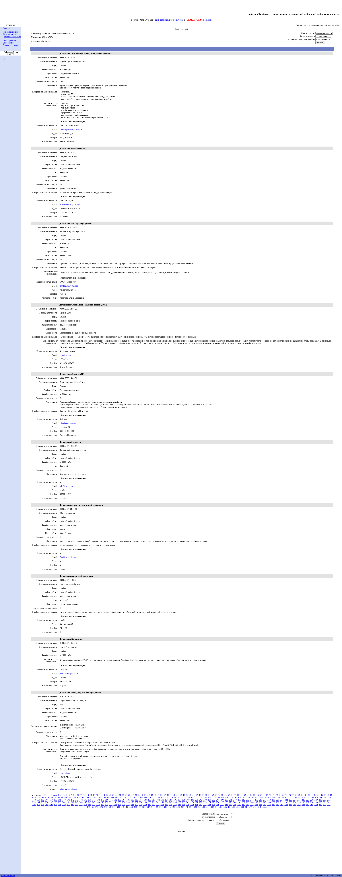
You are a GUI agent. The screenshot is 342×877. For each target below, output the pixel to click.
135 (213, 797)
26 (129, 795)
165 (42, 800)
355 (256, 804)
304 (38, 804)
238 (55, 802)
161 (325, 797)
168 (55, 800)
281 (239, 802)
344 (209, 804)
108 (100, 797)
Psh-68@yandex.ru (68, 557)
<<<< (44, 795)
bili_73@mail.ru (66, 486)
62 (245, 795)
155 (299, 797)
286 (260, 802)
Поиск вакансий (10, 32)
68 (264, 795)
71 (274, 795)
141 (239, 797)
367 (307, 804)
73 (280, 795)
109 (104, 797)
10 (78, 795)
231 (324, 800)
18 (104, 795)
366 (303, 804)
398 (195, 807)
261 (153, 802)
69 (267, 795)
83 (312, 795)
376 (101, 807)
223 (290, 800)
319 (102, 804)
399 (199, 807)
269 (187, 802)
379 (114, 807)
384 (135, 807)
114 (124, 797)
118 (141, 797)
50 (206, 795)
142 (243, 797)
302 (329, 802)
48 (200, 795)
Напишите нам (8, 875)
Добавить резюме (11, 45)
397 (191, 807)
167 (51, 800)
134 (209, 797)
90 (33, 797)
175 (85, 800)
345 (213, 804)
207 (222, 800)
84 (315, 795)
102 (74, 797)
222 (286, 800)
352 (243, 804)
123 (162, 797)
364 (294, 804)
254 (123, 802)
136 (218, 797)
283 (247, 802)
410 (246, 807)
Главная (6, 28)
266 (175, 802)
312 (72, 804)
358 (269, 804)
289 (273, 802)
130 (192, 797)
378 (109, 807)
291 (281, 802)
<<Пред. (53, 795)
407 (233, 807)
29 (139, 795)
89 (331, 795)
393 (173, 807)
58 (232, 795)
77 (293, 795)
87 (325, 795)
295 (299, 802)
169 (59, 800)
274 (209, 802)
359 (273, 804)
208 (226, 800)
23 (120, 795)
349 (230, 804)
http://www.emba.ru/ (68, 789)
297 (307, 802)
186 (132, 800)
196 (175, 800)
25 (126, 795)
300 (320, 802)
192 (158, 800)
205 (213, 800)
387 (148, 807)
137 (222, 797)
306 (46, 804)
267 (179, 802)
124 (166, 797)
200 (192, 800)
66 (257, 795)
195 (170, 800)
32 (148, 795)
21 (113, 795)
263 (162, 802)
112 (116, 797)
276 (217, 802)
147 (265, 797)
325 (128, 804)
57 (229, 795)
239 (59, 802)
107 (95, 797)
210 (235, 800)
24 (123, 795)
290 (277, 802)
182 (115, 800)
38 (168, 795)
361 (281, 804)
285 (256, 802)
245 (85, 802)
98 (59, 797)
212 (243, 800)
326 (132, 804)
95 (49, 797)
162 (329, 797)
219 (273, 800)
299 (316, 802)
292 (286, 802)
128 (184, 797)
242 (72, 802)
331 (153, 804)
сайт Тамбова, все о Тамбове (169, 20)
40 (174, 795)
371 (324, 804)
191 (153, 800)
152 (286, 797)
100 (65, 797)
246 (89, 802)
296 (303, 802)
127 (179, 797)
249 (102, 802)
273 (205, 802)
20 (110, 795)
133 (205, 797)
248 (98, 802)
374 (92, 807)
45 (190, 795)
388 (152, 807)
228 (311, 800)
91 (36, 797)
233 (34, 802)
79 (299, 795)
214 (252, 800)
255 (128, 802)
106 (91, 797)
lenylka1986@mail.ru (69, 286)
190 (149, 800)
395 (182, 807)
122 (158, 797)
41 (177, 795)
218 (269, 800)
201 (196, 800)
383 (131, 807)
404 (220, 807)
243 (76, 802)
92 (39, 797)
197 (179, 800)
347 (222, 804)
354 (252, 804)
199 (188, 800)
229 (316, 800)
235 (42, 802)
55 (222, 795)
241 (68, 802)
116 (133, 797)
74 (283, 795)
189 (145, 800)
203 (205, 800)
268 (183, 802)
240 (63, 802)
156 (303, 797)
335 (170, 804)
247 (93, 802)
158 (312, 797)
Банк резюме (8, 43)
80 (302, 795)
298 (311, 802)
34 (155, 795)
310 (64, 804)
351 (239, 804)
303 (34, 804)
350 (234, 804)
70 (270, 795)
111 (112, 797)
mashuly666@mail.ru (69, 673)
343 (205, 804)
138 (226, 797)
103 (78, 797)
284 (252, 802)
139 (231, 797)
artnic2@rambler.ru (68, 423)
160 (320, 797)
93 (43, 797)
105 (87, 797)
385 (139, 807)
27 (132, 795)
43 (184, 795)
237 (51, 802)
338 (183, 804)
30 (142, 795)
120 (149, 797)
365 (299, 804)
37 (165, 795)
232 (329, 800)
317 (93, 804)
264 (166, 802)
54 (219, 795)
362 (286, 804)
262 (158, 802)
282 (243, 802)
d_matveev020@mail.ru (70, 204)
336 (175, 804)
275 (213, 802)
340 (192, 804)
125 (171, 797)
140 (235, 797)
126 (175, 797)
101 (70, 797)
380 (118, 807)
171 (68, 800)
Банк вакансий (9, 34)
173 (76, 800)
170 (64, 800)
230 (320, 800)
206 (217, 800)
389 (156, 807)
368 (311, 804)
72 (277, 795)
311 (68, 804)
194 (166, 800)
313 (76, 804)
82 (309, 795)
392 (169, 807)
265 (170, 802)
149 (273, 797)
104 (82, 797)
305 (42, 804)
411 (250, 807)
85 (318, 795)
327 (136, 804)
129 (188, 797)
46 (193, 795)
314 (81, 804)
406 (229, 807)
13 (88, 795)
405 (225, 807)
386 (143, 807)
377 (105, 807)
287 (264, 802)
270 (192, 802)
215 (256, 800)
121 (154, 797)
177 (94, 800)
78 (296, 795)
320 (106, 804)
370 (320, 804)
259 (145, 802)
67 (261, 795)
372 (329, 804)
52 (213, 795)
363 (290, 804)
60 (238, 795)
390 (161, 807)
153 (290, 797)
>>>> (273, 807)
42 (181, 795)
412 (254, 807)
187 (136, 800)
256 (132, 802)
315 (85, 804)
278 (226, 802)
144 (252, 797)
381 (122, 807)
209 (230, 800)
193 (162, 800)
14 (91, 795)
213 (247, 800)
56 (225, 795)
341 (196, 804)
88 (328, 795)
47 (197, 795)
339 (187, 804)
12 (84, 795)
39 (171, 795)
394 (178, 807)
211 (239, 800)
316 (89, 804)
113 (120, 797)
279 (230, 802)
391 (165, 807)
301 (324, 802)
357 (264, 804)
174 (81, 800)
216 (260, 800)
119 (145, 797)
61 (241, 795)
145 (256, 797)
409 (242, 807)
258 (140, 802)
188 (141, 800)
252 (115, 802)
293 (290, 802)
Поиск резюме (9, 40)
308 (55, 804)
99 (62, 797)
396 (186, 807)
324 (123, 804)
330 (149, 804)
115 (129, 797)
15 (94, 795)
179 (102, 800)
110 (108, 797)
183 (119, 800)
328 (140, 804)
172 (72, 800)
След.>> (265, 807)
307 (51, 804)
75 (286, 795)
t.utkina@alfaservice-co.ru (71, 129)
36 (161, 795)
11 (81, 795)
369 (316, 804)
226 (303, 800)
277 (222, 802)
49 (203, 795)
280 (234, 802)
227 (307, 800)
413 (259, 807)
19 (107, 795)
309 (59, 804)
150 (278, 797)
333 (162, 804)
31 (145, 795)
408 (238, 807)
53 (216, 795)
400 (203, 807)
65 (254, 795)
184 (123, 800)
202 (200, 800)
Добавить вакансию (12, 37)
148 (269, 797)
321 (110, 804)
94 (46, 797)
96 (52, 797)
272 (200, 802)
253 (119, 802)
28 (136, 795)
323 (119, 804)
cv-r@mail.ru (65, 355)
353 (247, 804)
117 (137, 797)
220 (277, 800)
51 (209, 795)
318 (98, 804)
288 (269, 802)
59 (235, 795)
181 (111, 800)
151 (282, 797)
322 (115, 804)
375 (96, 807)
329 (145, 804)
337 (179, 804)
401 (208, 807)
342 (200, 804)
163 (34, 800)
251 (110, 802)
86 (322, 795)
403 (216, 807)
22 (116, 795)
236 (46, 802)
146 (261, 797)
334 (166, 804)
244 (81, 802)
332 (158, 804)
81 (306, 795)
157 (308, 797)
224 (294, 800)
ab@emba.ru (65, 773)
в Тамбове (199, 20)
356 (260, 804)
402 (212, 807)
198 (183, 800)
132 (201, 797)
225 (299, 800)
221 (281, 800)
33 (152, 795)
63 (248, 795)
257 (136, 802)
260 (149, 802)
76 (290, 795)
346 (217, 804)
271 (196, 802)
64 (251, 795)
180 (106, 800)
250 (106, 802)
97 (56, 797)
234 (38, 802)
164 (38, 800)
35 (158, 795)
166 (46, 800)
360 (277, 804)
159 (316, 797)
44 (187, 795)
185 (128, 800)
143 (248, 797)
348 (226, 804)
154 (295, 797)
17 (100, 795)
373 (88, 807)
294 (294, 802)
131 (196, 797)
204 (209, 800)
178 (98, 800)
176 (89, 800)
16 (97, 795)
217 (264, 800)
